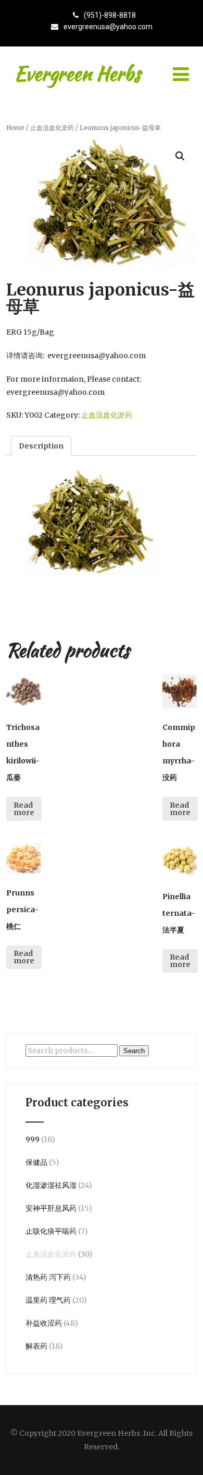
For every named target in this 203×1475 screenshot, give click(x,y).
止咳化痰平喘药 (51, 1231)
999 (33, 1139)
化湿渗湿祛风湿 (51, 1185)
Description (41, 446)
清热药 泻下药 (48, 1277)
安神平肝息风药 (51, 1208)
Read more (24, 808)
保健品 (36, 1162)
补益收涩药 (44, 1323)
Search (134, 1051)
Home (15, 128)
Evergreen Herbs (77, 74)
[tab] (41, 446)
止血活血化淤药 (52, 128)
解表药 (36, 1346)
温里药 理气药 (48, 1300)
